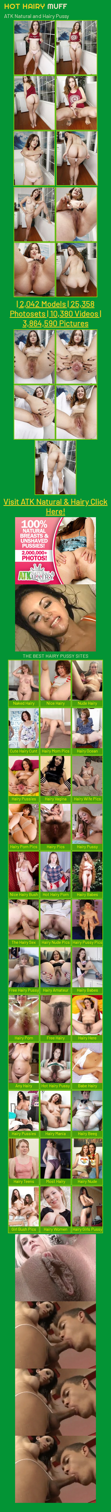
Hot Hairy (35, 6)
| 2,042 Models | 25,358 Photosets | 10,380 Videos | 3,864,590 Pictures (55, 313)
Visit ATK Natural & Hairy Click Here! (55, 506)
